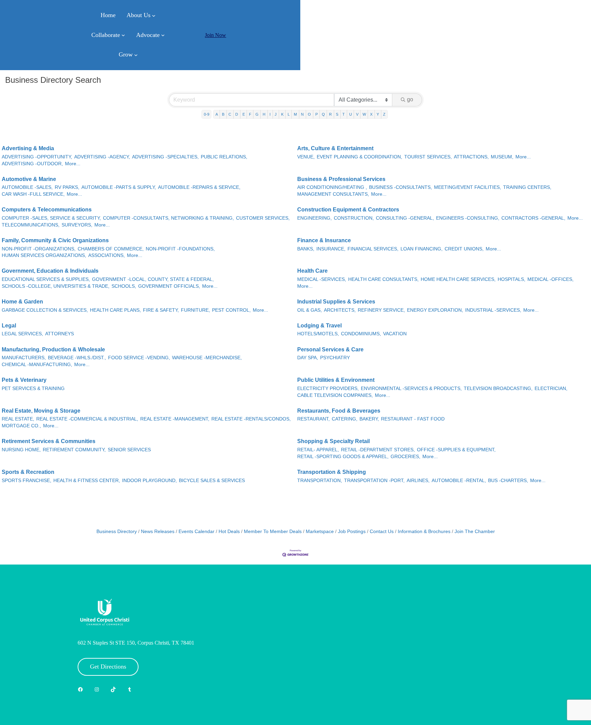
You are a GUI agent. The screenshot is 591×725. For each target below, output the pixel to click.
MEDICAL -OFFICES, (550, 279)
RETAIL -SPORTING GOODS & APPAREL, (343, 456)
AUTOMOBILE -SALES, (27, 187)
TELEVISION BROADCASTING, (498, 388)
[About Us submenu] (154, 15)
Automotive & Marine (29, 179)
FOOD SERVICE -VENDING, (139, 357)
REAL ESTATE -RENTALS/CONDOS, (251, 419)
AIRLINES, (418, 480)
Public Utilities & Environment (336, 380)
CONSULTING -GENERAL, (405, 218)
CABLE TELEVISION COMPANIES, (335, 395)
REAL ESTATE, (18, 419)
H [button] (264, 114)
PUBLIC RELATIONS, (224, 156)
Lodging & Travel (319, 325)
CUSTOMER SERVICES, (263, 218)
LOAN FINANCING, (421, 248)
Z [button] (384, 114)
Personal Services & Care (330, 349)
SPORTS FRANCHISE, (26, 480)
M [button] (295, 114)
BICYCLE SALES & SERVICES (212, 480)
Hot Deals (229, 531)
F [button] (250, 114)
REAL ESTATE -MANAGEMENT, (174, 419)
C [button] (229, 114)
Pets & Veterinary (24, 380)
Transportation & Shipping (331, 472)
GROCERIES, (405, 456)
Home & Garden (22, 302)
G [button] (257, 114)
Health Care (312, 271)
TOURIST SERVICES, (428, 156)
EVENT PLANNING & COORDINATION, (359, 156)
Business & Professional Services (341, 179)
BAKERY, (369, 419)
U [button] (350, 114)
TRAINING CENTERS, (527, 187)
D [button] (236, 114)
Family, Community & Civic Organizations (55, 240)
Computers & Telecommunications (47, 209)
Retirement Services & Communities (48, 441)
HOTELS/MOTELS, (318, 333)
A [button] (216, 114)
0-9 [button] (206, 114)
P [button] (316, 114)
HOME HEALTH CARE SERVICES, (458, 279)
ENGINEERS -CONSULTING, (467, 218)
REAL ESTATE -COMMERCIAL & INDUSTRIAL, (87, 419)
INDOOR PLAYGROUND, (149, 480)
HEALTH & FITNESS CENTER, (86, 480)
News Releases (157, 531)
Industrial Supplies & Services (336, 302)
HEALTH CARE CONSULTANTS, (383, 279)
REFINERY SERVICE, (381, 310)
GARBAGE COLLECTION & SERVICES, (45, 310)
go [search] (410, 99)
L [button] (289, 114)
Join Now (215, 35)
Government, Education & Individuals (50, 271)
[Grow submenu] (136, 55)
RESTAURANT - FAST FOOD (413, 419)
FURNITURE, (195, 310)
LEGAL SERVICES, (22, 333)
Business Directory (116, 531)
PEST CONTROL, (231, 310)
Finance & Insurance (324, 240)
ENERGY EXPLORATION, (435, 310)
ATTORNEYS (59, 333)
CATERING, (344, 419)
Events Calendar (196, 531)
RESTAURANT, (313, 419)
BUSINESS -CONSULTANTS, (400, 187)
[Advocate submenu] (163, 35)
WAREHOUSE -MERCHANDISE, (207, 357)
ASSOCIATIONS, (106, 255)
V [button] (357, 114)
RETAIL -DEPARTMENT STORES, (378, 449)
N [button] (302, 114)
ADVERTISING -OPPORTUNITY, (37, 156)
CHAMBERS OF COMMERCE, (111, 248)
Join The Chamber (475, 531)
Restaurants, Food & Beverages (338, 411)
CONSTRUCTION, (354, 218)
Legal (9, 325)
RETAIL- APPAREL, (318, 449)
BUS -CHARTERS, (508, 480)
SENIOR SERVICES (129, 449)
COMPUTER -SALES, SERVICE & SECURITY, (51, 218)
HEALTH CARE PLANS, (115, 310)
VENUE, (306, 156)
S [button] (337, 114)
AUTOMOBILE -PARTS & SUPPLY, (118, 187)
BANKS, (305, 248)
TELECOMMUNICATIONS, (31, 225)
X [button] (371, 114)
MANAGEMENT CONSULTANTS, (333, 194)
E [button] (243, 114)
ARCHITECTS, (340, 310)
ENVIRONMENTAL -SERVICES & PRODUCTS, (411, 388)
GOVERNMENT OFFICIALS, (169, 286)
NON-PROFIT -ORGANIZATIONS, (39, 248)
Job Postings (352, 531)
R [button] (330, 114)
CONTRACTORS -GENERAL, (533, 218)
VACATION (395, 333)
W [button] (364, 114)
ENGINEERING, (314, 218)
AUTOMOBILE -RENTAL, (459, 480)
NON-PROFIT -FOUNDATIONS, (180, 248)
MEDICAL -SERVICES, (321, 279)
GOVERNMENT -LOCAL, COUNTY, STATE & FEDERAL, (153, 279)
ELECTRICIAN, (551, 388)
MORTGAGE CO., (21, 425)
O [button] (309, 114)
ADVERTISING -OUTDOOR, (32, 163)
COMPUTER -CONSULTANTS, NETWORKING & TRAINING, (168, 218)
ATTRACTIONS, (471, 156)
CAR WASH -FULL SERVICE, (33, 194)
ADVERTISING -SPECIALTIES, (165, 156)
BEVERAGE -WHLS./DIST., (77, 357)
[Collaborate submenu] (123, 35)
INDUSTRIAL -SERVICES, (493, 310)
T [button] (343, 114)
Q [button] (323, 114)
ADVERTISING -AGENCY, (102, 156)
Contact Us (382, 531)
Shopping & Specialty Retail (333, 441)
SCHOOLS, (123, 286)
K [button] (282, 114)
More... (72, 163)
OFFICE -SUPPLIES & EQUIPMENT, (456, 449)
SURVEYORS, (77, 225)
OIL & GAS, (309, 310)
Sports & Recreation (28, 472)
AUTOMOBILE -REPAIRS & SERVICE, (199, 187)
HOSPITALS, (511, 279)
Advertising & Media (28, 148)
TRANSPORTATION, (319, 480)
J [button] (276, 114)
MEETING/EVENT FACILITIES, (467, 187)
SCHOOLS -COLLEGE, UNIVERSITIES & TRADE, (55, 286)
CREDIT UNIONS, (464, 248)
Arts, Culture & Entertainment (335, 148)
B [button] (223, 114)
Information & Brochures (424, 531)
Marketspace (320, 531)
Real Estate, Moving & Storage (41, 411)
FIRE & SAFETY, (161, 310)
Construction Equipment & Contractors (348, 209)
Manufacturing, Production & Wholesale (53, 349)
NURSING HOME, (21, 449)
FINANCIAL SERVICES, (372, 248)
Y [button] (378, 114)
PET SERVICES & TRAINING (33, 388)
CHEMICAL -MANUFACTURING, (37, 364)
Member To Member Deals (273, 531)
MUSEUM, (502, 156)
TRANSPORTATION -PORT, (374, 480)
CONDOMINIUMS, (361, 333)
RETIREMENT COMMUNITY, (74, 449)
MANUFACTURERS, (24, 357)
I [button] (270, 114)
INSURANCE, (330, 248)
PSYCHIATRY (335, 357)
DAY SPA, (307, 357)
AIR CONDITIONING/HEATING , (332, 187)
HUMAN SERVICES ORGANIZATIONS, (44, 255)
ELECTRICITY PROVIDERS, (328, 388)
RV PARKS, (67, 187)
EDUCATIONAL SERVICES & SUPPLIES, (46, 279)
